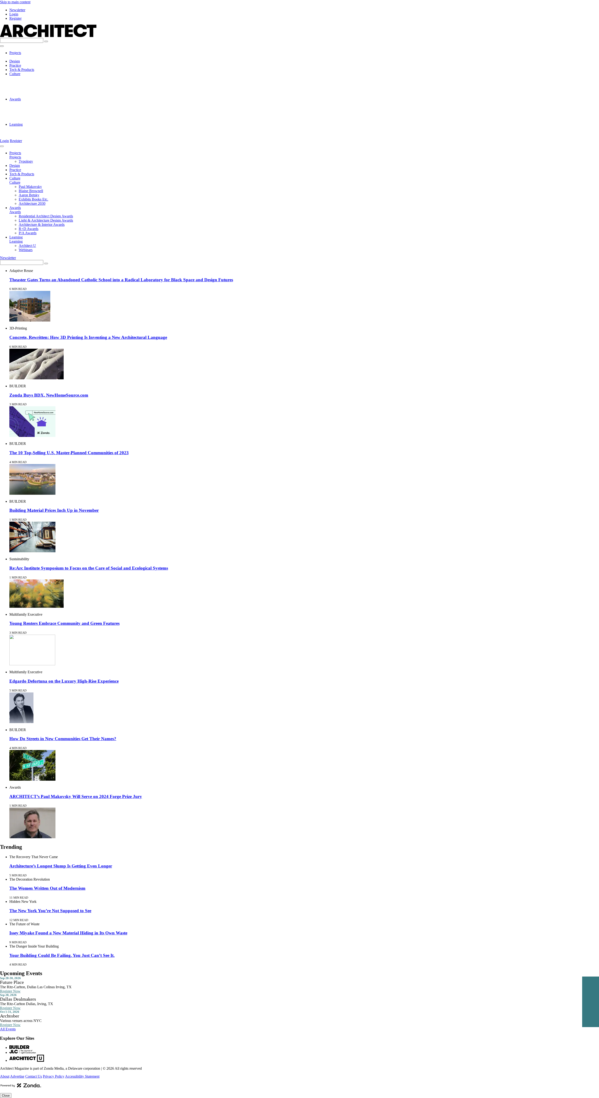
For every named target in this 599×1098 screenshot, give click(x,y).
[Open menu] (2, 46)
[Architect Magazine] (48, 36)
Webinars (26, 133)
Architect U (27, 129)
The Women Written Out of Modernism (47, 888)
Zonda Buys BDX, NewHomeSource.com (48, 395)
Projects (15, 53)
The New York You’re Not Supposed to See (50, 910)
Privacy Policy (53, 1076)
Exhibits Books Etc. (33, 91)
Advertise (17, 1076)
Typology (26, 57)
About (4, 1076)
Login (13, 14)
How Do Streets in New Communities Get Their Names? (62, 738)
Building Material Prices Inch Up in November (54, 510)
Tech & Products (21, 70)
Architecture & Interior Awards (42, 112)
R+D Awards (28, 116)
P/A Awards (28, 120)
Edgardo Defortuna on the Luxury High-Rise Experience (64, 681)
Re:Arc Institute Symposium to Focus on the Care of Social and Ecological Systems (88, 568)
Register (15, 18)
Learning (16, 124)
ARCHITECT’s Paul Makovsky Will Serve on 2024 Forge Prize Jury (75, 796)
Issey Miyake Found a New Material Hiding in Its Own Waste (68, 932)
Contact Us (33, 1076)
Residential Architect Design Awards (46, 103)
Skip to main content (15, 2)
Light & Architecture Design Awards (46, 108)
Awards (15, 99)
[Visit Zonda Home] (21, 1087)
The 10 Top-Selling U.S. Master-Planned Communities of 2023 (69, 452)
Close (6, 1095)
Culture (14, 74)
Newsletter (17, 10)
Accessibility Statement (82, 1076)
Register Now (10, 991)
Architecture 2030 (32, 95)
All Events (8, 1029)
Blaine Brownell (31, 82)
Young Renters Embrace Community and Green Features (64, 623)
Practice (15, 65)
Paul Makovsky (30, 78)
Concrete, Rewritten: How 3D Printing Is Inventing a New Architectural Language (88, 337)
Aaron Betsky (29, 86)
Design (14, 61)
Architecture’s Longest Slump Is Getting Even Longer (60, 866)
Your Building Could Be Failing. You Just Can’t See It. (62, 955)
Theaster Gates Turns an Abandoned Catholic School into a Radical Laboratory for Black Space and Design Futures (121, 279)
